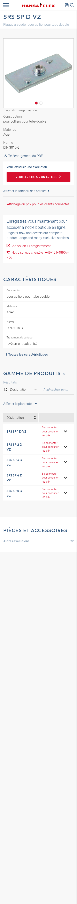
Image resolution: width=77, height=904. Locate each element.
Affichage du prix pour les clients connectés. (38, 204)
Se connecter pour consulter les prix (50, 431)
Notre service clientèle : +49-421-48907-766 (38, 255)
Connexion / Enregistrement (31, 246)
